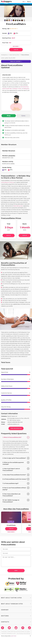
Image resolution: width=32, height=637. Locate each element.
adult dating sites (18, 206)
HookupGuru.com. (11, 633)
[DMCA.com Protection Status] (9, 590)
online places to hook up (7, 182)
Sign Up (16, 49)
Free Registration (16, 428)
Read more (11, 531)
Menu (29, 1)
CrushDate (11, 525)
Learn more (13, 635)
